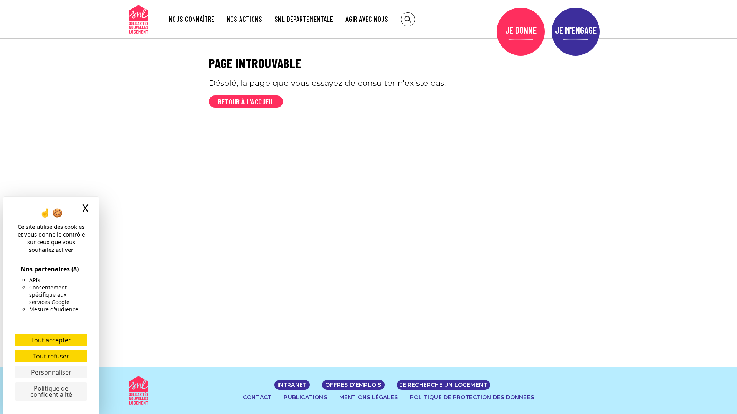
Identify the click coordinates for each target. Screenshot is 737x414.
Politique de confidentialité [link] (51, 391)
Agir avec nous (366, 19)
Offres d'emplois (353, 384)
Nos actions (244, 19)
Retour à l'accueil (246, 101)
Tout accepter (51, 340)
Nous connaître (192, 19)
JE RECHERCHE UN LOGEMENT (443, 384)
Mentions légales (368, 397)
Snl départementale (303, 19)
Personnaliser (51, 372)
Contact (257, 397)
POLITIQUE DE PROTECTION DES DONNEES (472, 397)
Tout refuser (51, 356)
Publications (305, 397)
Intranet (292, 384)
